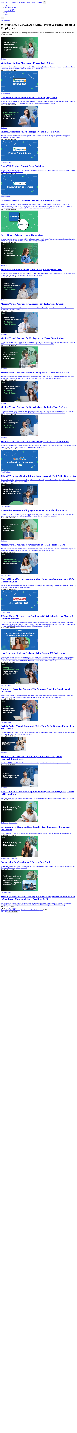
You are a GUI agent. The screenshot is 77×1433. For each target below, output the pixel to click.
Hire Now (4, 911)
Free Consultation (12, 911)
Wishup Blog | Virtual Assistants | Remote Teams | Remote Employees (22, 2)
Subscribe (8, 20)
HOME (7, 6)
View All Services (10, 9)
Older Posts (13, 908)
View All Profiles (10, 11)
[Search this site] (44, 2)
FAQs (6, 14)
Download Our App (10, 7)
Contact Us (8, 12)
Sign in (3, 20)
